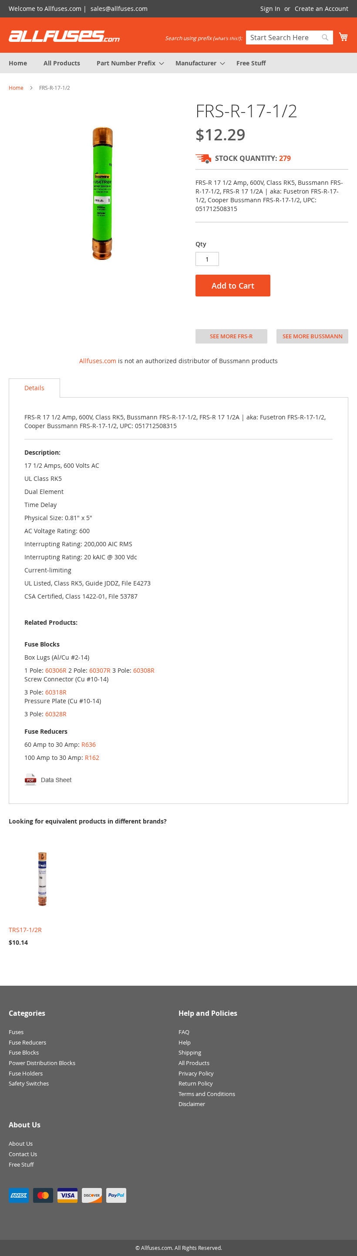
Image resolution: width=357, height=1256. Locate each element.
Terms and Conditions (206, 1094)
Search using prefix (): (203, 37)
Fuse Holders (26, 1073)
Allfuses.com (97, 361)
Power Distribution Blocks (42, 1063)
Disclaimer (191, 1104)
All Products (193, 1063)
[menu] (178, 63)
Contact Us (23, 1154)
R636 (88, 744)
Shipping (189, 1052)
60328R (56, 714)
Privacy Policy (196, 1073)
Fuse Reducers (27, 1042)
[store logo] (64, 36)
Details (34, 388)
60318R (56, 692)
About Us (21, 1143)
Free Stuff (21, 1164)
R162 (92, 757)
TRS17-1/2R (25, 930)
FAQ (183, 1032)
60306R (56, 670)
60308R (144, 670)
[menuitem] (17, 63)
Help (184, 1042)
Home (16, 87)
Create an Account (321, 8)
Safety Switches (29, 1083)
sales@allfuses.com (119, 8)
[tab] (34, 388)
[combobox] (289, 37)
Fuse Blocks (24, 1052)
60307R (100, 670)
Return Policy (195, 1083)
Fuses (16, 1032)
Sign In (270, 8)
